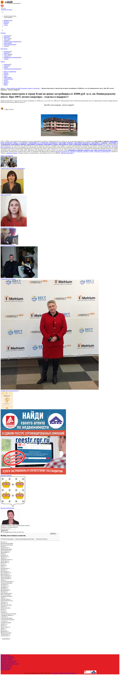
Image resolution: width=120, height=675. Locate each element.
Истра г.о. (3, 564)
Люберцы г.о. (4, 587)
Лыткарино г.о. (5, 586)
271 (10, 53)
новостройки (7, 43)
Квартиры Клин (5, 655)
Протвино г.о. (4, 603)
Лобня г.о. (3, 580)
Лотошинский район (6, 583)
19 (7, 67)
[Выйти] (4, 26)
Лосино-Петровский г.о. (7, 581)
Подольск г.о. (4, 602)
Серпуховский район (6, 618)
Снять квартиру (5, 669)
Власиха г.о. (4, 542)
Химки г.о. (4, 625)
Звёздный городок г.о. (7, 559)
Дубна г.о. (3, 553)
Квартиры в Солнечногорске (9, 661)
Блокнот (6, 23)
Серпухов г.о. (4, 616)
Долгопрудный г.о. (6, 550)
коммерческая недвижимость (12, 41)
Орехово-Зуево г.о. (6, 599)
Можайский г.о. (5, 589)
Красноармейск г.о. (6, 572)
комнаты (6, 37)
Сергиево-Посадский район (8, 613)
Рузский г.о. (4, 612)
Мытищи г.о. (4, 592)
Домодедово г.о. (5, 552)
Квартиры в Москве (6, 659)
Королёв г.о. (4, 570)
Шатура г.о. (4, 630)
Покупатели (4, 48)
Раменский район (5, 608)
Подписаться (4, 530)
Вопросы (6, 21)
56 (20, 57)
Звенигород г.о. (5, 561)
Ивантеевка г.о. (5, 562)
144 (10, 64)
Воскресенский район (7, 545)
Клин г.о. (3, 567)
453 (9, 40)
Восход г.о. (4, 546)
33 (8, 46)
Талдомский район (6, 622)
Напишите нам (8, 20)
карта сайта (54, 673)
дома (5, 67)
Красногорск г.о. (5, 574)
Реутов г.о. (4, 609)
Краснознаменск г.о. (6, 575)
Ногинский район (6, 594)
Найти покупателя (6, 665)
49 (9, 66)
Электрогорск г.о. (5, 634)
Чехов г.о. (3, 628)
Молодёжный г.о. (5, 590)
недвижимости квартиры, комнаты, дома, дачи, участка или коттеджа (89, 150)
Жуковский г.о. (5, 556)
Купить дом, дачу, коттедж (8, 662)
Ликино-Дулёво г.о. (6, 578)
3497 (10, 51)
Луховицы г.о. (4, 584)
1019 (9, 56)
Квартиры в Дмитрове (7, 656)
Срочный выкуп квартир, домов (10, 663)
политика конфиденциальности (67, 673)
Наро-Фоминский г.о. (7, 593)
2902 (11, 54)
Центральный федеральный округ (24, 539)
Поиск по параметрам (10, 71)
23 (9, 37)
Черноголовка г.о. (6, 627)
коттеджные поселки (10, 44)
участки (6, 40)
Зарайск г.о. (4, 558)
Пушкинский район (6, 605)
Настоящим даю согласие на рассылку (13, 532)
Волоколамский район (7, 543)
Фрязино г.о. (4, 624)
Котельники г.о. (5, 571)
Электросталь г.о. (5, 635)
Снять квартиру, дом (6, 666)
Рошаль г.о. (4, 611)
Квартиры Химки (6, 668)
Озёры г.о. (3, 597)
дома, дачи (7, 38)
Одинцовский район (6, 596)
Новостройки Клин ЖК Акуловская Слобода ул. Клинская (23, 88)
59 (20, 68)
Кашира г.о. (4, 565)
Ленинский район (6, 577)
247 (11, 38)
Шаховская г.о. (5, 631)
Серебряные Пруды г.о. (7, 615)
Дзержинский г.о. (5, 548)
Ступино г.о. (4, 621)
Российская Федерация (7, 539)
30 (20, 41)
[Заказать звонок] (2, 13)
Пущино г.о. (4, 606)
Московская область (42, 539)
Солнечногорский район (7, 619)
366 (10, 35)
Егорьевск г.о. (4, 555)
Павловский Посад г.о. (7, 600)
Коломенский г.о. (5, 568)
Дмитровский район (6, 549)
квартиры (6, 35)
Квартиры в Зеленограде (7, 658)
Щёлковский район (6, 633)
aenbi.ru (3, 88)
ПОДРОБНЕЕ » (6, 639)
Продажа (3, 33)
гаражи (6, 46)
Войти (6, 25)
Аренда (3, 61)
